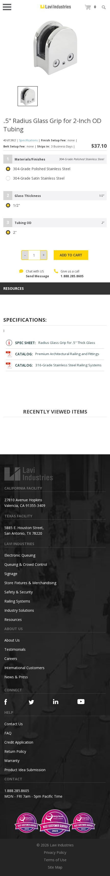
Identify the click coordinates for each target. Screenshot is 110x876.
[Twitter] (35, 702)
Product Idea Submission (25, 769)
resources (13, 288)
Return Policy (15, 751)
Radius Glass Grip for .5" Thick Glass (55, 343)
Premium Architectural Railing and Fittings (57, 354)
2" (15, 232)
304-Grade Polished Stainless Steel (41, 169)
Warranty (11, 760)
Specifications (28, 140)
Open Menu (9, 6)
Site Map (55, 867)
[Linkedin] (59, 701)
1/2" (16, 205)
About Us (12, 640)
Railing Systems (17, 601)
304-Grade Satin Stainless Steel (38, 178)
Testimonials (15, 649)
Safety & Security (18, 592)
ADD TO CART (71, 255)
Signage (10, 573)
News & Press (16, 676)
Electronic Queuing (19, 555)
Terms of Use (55, 859)
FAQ (8, 733)
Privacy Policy (55, 852)
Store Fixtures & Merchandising (30, 582)
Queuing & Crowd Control (25, 564)
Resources (13, 619)
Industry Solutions (19, 610)
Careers (10, 658)
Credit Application (18, 742)
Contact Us (13, 723)
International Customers (24, 667)
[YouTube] (83, 701)
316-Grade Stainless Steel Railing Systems (58, 365)
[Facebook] (10, 702)
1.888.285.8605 (72, 276)
